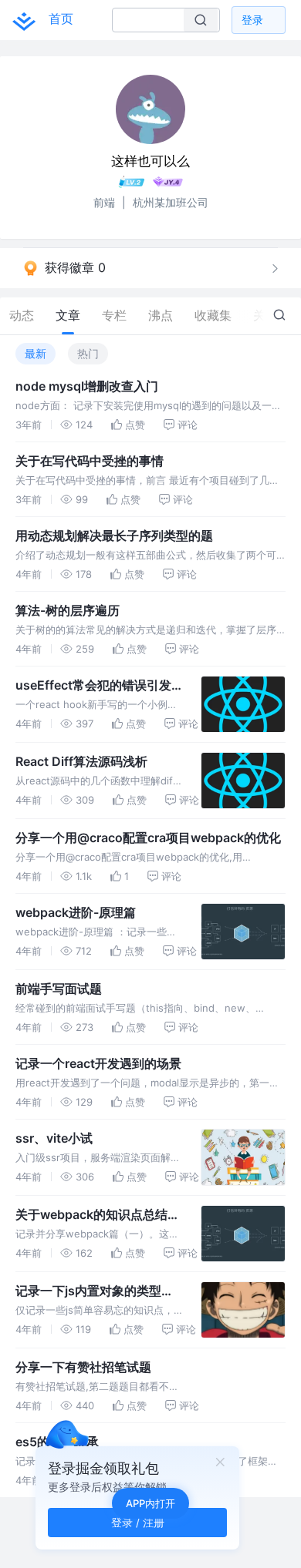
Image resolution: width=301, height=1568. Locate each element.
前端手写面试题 (58, 988)
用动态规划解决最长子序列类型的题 (114, 535)
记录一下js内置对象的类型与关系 (94, 1291)
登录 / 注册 (137, 1522)
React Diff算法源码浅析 (81, 761)
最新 (35, 353)
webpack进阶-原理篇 (75, 912)
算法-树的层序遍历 (67, 610)
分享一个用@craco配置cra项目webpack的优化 (148, 837)
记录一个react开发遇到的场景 (98, 1063)
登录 (252, 19)
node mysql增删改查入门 (86, 386)
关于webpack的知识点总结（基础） (91, 1215)
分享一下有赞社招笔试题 (83, 1367)
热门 (88, 353)
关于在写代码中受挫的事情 (89, 460)
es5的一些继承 (57, 1441)
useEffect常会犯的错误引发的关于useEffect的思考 (93, 685)
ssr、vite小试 (54, 1138)
